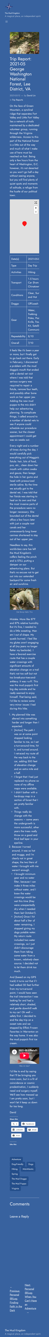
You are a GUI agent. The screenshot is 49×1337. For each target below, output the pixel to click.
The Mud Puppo (19, 1183)
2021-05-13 (15, 95)
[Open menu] (6, 21)
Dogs (30, 1164)
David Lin (31, 95)
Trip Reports (17, 99)
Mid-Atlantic (28, 1169)
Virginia (15, 1188)
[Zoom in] (36, 208)
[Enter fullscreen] (36, 203)
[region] (24, 226)
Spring (15, 1173)
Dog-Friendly (17, 1164)
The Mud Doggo (19, 1178)
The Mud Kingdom (12, 13)
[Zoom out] (36, 212)
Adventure (16, 1159)
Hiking (15, 1169)
